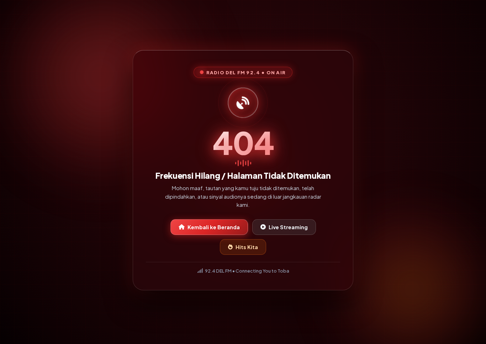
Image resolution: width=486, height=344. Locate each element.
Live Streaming (288, 228)
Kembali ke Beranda (213, 228)
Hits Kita (247, 248)
